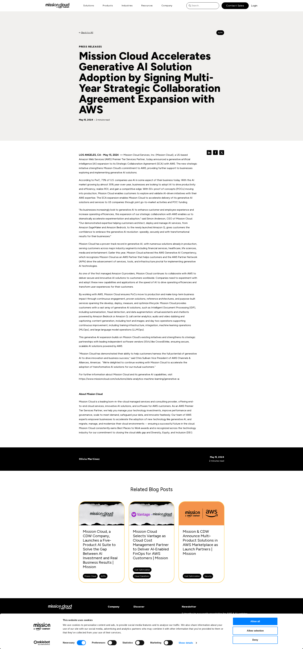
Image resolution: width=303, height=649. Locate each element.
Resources (147, 5)
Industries (127, 5)
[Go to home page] (57, 5)
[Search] (191, 5)
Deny (255, 639)
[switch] (112, 642)
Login (254, 5)
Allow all (255, 621)
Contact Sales (235, 5)
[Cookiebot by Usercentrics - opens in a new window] (42, 642)
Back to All (87, 32)
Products (108, 5)
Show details (186, 642)
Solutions (88, 5)
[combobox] (202, 5)
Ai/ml (220, 33)
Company (166, 5)
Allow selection (255, 630)
